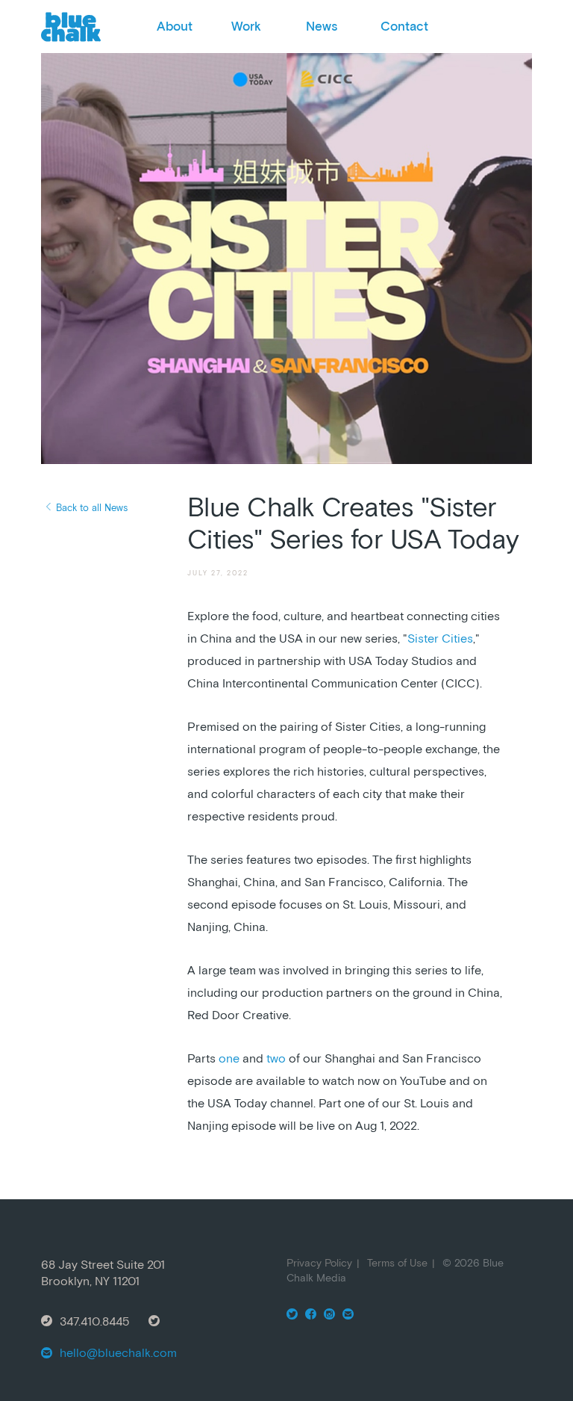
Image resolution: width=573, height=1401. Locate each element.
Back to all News (92, 507)
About (174, 26)
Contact (404, 26)
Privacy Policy (319, 1263)
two (276, 1058)
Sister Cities (440, 638)
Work (246, 26)
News (321, 26)
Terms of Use (397, 1263)
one (229, 1058)
